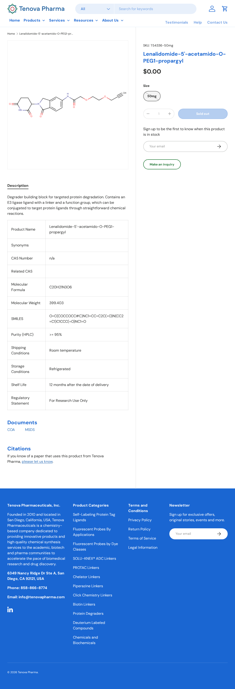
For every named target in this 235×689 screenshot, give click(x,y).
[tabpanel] (67, 331)
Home (11, 34)
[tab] (17, 185)
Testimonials (176, 22)
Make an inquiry (162, 164)
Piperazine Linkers (88, 586)
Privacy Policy (140, 520)
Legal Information (142, 547)
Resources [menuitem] (83, 20)
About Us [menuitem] (110, 20)
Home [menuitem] (14, 20)
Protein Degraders (88, 613)
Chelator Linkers (86, 576)
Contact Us (217, 22)
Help (198, 22)
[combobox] (135, 9)
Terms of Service (142, 538)
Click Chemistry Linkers (92, 595)
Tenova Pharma (28, 672)
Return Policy (139, 529)
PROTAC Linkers (86, 567)
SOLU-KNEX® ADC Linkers (94, 558)
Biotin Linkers (84, 604)
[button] (225, 9)
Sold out (202, 114)
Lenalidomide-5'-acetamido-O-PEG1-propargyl (46, 34)
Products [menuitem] (32, 20)
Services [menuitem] (57, 20)
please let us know (37, 461)
